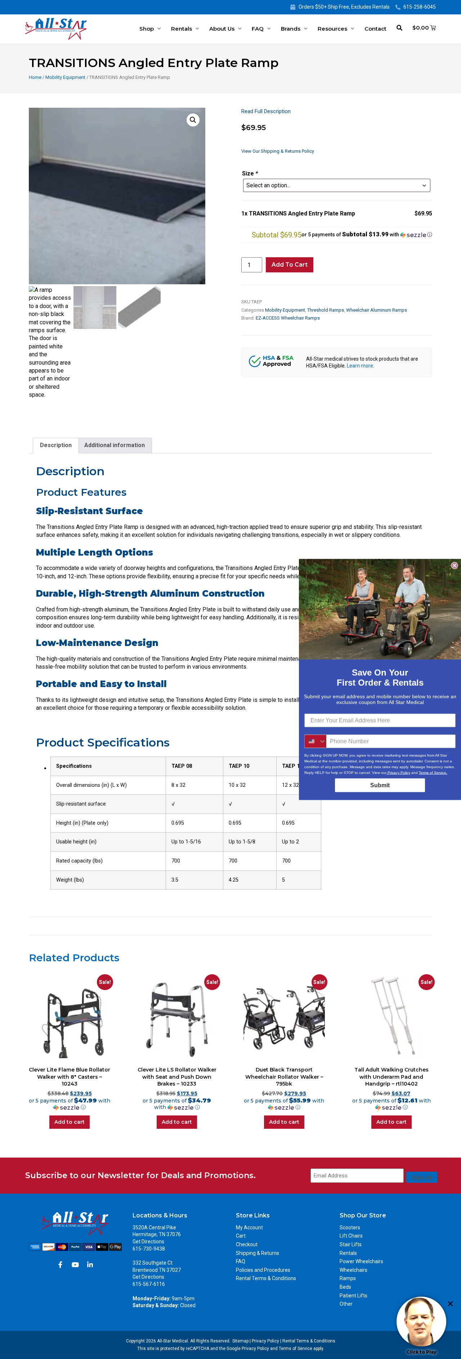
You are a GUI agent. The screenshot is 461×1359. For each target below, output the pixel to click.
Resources (332, 28)
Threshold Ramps (325, 310)
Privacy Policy (265, 1341)
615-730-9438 (149, 1249)
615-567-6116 (149, 1284)
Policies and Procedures (263, 1270)
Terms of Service (295, 1348)
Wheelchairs (353, 1270)
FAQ (258, 28)
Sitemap (240, 1341)
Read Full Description (266, 111)
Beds (345, 1287)
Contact (375, 28)
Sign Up (422, 1177)
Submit (380, 785)
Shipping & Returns (257, 1253)
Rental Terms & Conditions (266, 1278)
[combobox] (315, 741)
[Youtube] (75, 1264)
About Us (221, 28)
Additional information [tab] (114, 445)
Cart (241, 1236)
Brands (290, 28)
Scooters (350, 1227)
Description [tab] (56, 445)
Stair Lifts (351, 1244)
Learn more (360, 366)
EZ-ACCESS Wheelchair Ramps (288, 318)
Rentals (181, 28)
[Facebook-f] (60, 1264)
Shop (146, 28)
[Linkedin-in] (90, 1264)
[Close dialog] (454, 565)
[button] (193, 119)
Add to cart (290, 264)
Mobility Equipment (65, 77)
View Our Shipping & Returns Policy (277, 151)
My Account (249, 1227)
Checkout (247, 1244)
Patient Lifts (353, 1295)
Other (346, 1304)
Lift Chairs (351, 1236)
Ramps (348, 1278)
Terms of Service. (433, 773)
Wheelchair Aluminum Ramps (376, 310)
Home (35, 77)
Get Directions (148, 1241)
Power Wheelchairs (361, 1261)
